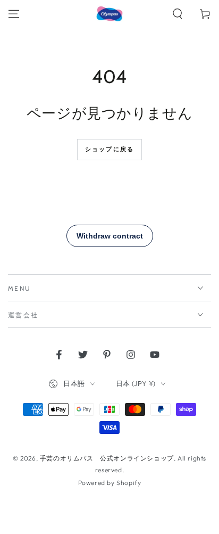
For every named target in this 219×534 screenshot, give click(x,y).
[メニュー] (14, 14)
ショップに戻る (109, 149)
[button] (177, 14)
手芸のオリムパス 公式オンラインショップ (107, 458)
